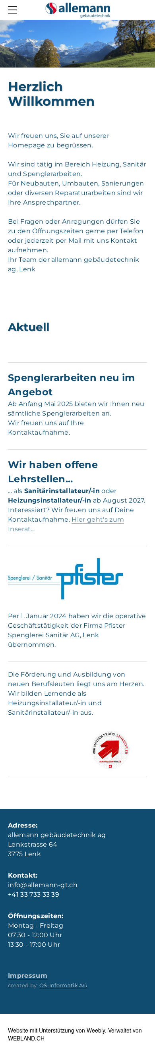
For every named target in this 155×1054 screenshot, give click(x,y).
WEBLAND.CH (26, 1038)
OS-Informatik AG (63, 985)
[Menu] (14, 10)
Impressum (27, 975)
